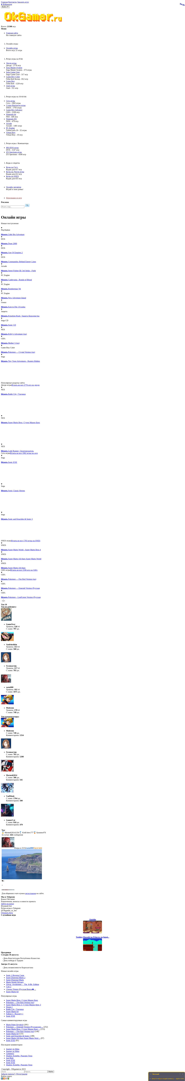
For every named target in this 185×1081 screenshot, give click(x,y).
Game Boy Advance (14, 110)
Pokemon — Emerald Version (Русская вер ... (24, 1027)
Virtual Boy (10, 132)
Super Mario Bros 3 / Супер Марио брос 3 (23, 1005)
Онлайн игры (12, 48)
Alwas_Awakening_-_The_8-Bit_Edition (22, 984)
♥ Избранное (6, 4)
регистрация (30, 893)
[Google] (8, 1079)
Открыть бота (7, 913)
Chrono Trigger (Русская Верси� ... (21, 989)
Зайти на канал (7, 904)
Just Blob (9, 1058)
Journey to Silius (12, 1049)
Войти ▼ (5, 7)
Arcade (9, 123)
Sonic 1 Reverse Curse (15, 975)
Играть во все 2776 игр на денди (25, 385)
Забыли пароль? (8, 1074)
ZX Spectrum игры (14, 152)
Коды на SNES (12, 176)
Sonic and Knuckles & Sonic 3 (18, 1036)
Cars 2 (8, 987)
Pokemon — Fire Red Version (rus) (20, 1002)
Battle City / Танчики (15, 1009)
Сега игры (10, 101)
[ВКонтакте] (2, 1079)
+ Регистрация (21, 1074)
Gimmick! (10, 1053)
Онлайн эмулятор (13, 187)
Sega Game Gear (13, 72)
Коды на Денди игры (15, 172)
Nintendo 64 (11, 114)
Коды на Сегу (12, 167)
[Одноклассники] (4, 1079)
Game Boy (10, 81)
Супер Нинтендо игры (16, 105)
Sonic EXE (10, 1016)
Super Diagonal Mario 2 (15, 978)
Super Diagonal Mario (15, 980)
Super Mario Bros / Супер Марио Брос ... (23, 1029)
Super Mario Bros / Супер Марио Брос (22, 1000)
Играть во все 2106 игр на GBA (24, 570)
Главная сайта (12, 33)
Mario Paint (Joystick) (15, 1025)
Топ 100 (182, 4)
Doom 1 (9, 1007)
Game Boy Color (13, 77)
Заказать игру (23, 2)
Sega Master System (14, 68)
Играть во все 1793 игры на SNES (25, 541)
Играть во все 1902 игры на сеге (24, 453)
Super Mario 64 (12, 992)
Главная (4, 2)
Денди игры (11, 63)
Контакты (12, 2)
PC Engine (10, 128)
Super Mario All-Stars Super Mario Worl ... (23, 1038)
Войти (51, 1072)
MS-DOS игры (12, 148)
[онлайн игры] (33, 24)
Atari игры (10, 86)
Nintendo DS (11, 119)
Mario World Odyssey (15, 982)
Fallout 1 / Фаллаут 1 (14, 1014)
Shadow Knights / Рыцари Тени (19, 1056)
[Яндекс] (6, 1079)
